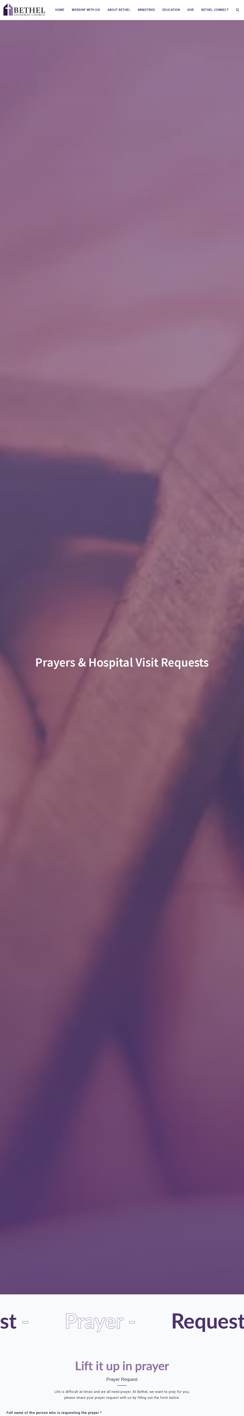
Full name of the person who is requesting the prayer (54, 1413)
